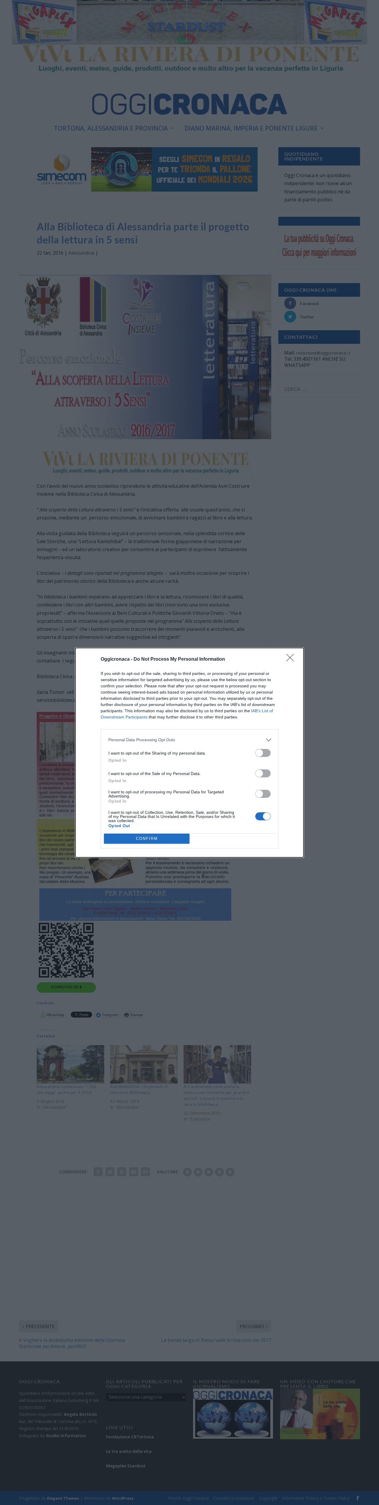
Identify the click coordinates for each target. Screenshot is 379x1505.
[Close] (292, 659)
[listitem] (189, 740)
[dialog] (189, 752)
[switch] (263, 753)
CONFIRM (147, 838)
